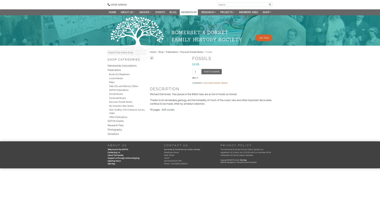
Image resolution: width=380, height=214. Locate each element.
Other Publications (118, 117)
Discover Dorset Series (120, 102)
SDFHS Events (116, 121)
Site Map (111, 164)
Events (160, 12)
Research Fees (116, 125)
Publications (114, 70)
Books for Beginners (119, 74)
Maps (112, 82)
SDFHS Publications (119, 90)
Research (207, 12)
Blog (173, 12)
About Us (127, 12)
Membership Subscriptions (122, 65)
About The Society (116, 155)
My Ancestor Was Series (121, 106)
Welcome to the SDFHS (118, 149)
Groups (144, 12)
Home (112, 12)
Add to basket (211, 71)
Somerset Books (117, 98)
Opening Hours (114, 161)
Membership (189, 12)
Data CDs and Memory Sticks (123, 86)
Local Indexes (116, 78)
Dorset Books (116, 94)
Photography (115, 129)
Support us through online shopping (124, 158)
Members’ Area (248, 12)
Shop (266, 12)
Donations (113, 134)
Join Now (264, 37)
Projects (226, 12)
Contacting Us (114, 152)
